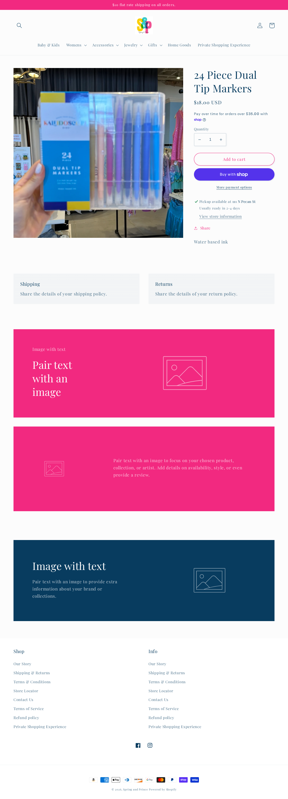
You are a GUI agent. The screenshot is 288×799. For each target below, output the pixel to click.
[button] (19, 26)
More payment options (234, 187)
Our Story (22, 663)
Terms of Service (29, 708)
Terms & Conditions (32, 681)
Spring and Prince (135, 789)
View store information (220, 216)
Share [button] (205, 227)
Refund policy (26, 717)
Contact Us (24, 699)
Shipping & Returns (32, 672)
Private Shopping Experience (40, 726)
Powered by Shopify (162, 789)
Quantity (201, 129)
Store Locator (26, 690)
